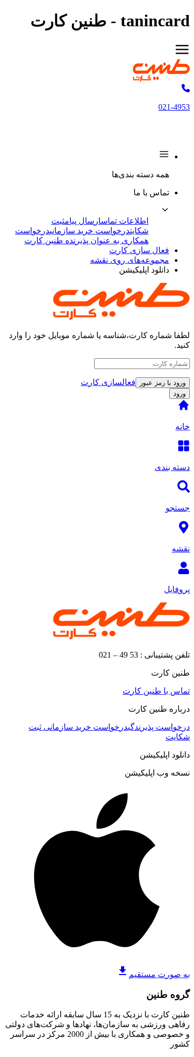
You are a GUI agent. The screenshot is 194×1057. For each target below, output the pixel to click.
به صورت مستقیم (159, 974)
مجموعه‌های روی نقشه (129, 260)
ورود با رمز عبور (163, 383)
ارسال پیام (83, 220)
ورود (179, 393)
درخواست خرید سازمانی (90, 230)
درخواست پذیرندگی (159, 727)
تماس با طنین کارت (156, 690)
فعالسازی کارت (108, 382)
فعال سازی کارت (139, 250)
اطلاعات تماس (124, 220)
